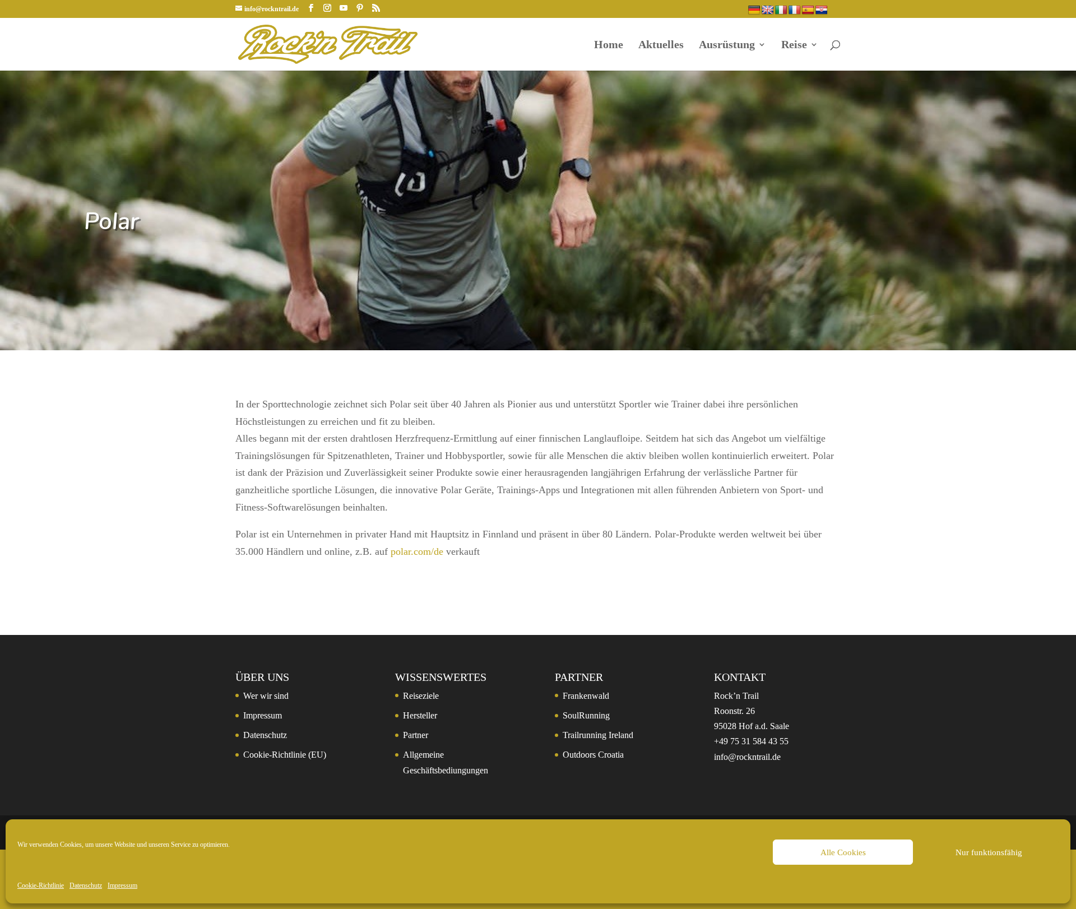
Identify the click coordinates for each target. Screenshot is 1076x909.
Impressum (122, 885)
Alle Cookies (843, 852)
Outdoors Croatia (593, 754)
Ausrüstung (727, 45)
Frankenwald (586, 696)
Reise (794, 45)
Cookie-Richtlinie (40, 885)
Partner (415, 735)
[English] (768, 10)
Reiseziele (421, 696)
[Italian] (781, 10)
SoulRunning (586, 715)
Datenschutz (85, 885)
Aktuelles (661, 45)
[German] (754, 10)
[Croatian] (821, 10)
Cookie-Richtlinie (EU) (284, 754)
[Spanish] (808, 10)
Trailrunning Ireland (598, 735)
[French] (795, 10)
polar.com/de (417, 551)
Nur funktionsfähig (989, 852)
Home (608, 45)
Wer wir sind (266, 696)
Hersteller (420, 715)
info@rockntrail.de (747, 757)
